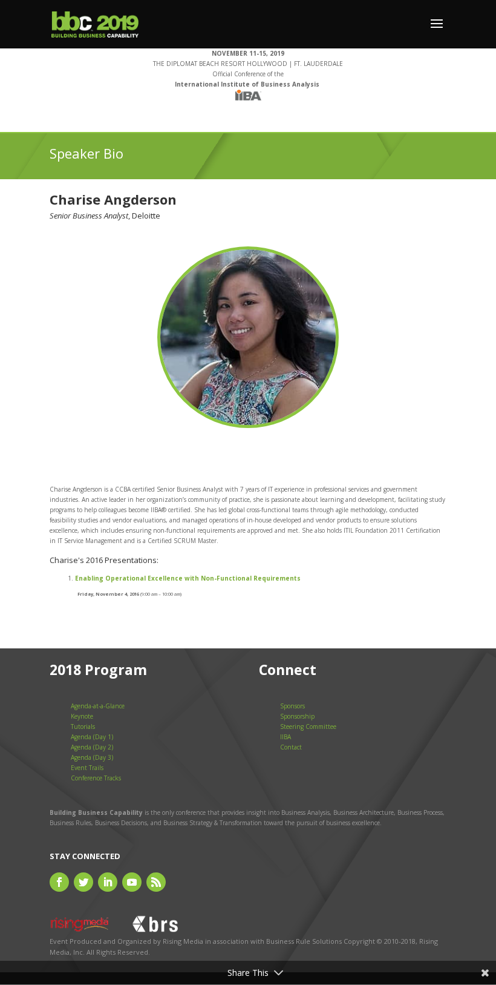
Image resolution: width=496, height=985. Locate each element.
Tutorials (83, 726)
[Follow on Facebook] (59, 882)
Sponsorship (297, 716)
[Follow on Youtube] (132, 882)
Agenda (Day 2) (92, 747)
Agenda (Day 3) (92, 757)
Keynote (82, 716)
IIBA (285, 737)
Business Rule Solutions (304, 941)
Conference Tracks (96, 778)
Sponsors (292, 706)
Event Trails (87, 767)
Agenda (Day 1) (92, 737)
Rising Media (183, 941)
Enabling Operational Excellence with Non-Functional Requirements (188, 578)
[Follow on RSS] (156, 882)
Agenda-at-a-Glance (98, 706)
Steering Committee (308, 726)
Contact (291, 747)
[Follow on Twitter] (83, 882)
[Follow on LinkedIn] (107, 882)
